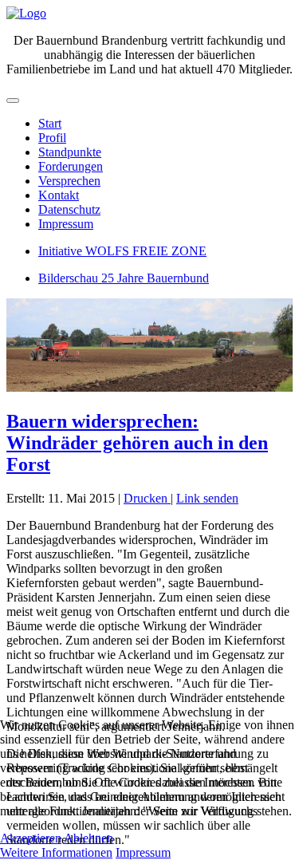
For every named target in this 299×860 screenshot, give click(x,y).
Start (49, 123)
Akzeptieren (30, 838)
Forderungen (70, 166)
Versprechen (69, 180)
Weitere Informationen (56, 852)
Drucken (147, 498)
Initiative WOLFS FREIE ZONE (122, 251)
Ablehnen (88, 838)
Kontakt (58, 195)
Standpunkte (69, 152)
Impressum (65, 224)
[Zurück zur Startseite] (26, 13)
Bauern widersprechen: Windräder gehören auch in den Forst (137, 443)
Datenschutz (69, 209)
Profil (52, 137)
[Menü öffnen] (12, 100)
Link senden (207, 498)
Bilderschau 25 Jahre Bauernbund (123, 278)
